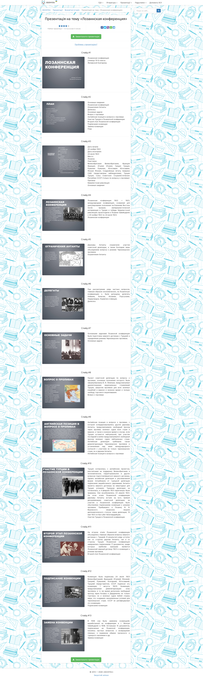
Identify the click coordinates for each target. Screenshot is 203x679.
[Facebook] (102, 27)
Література (111, 3)
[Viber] (108, 27)
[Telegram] (114, 27)
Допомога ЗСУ (156, 3)
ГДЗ (100, 3)
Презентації (125, 3)
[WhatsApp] (111, 27)
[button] (86, 36)
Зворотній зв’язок (101, 675)
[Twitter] (105, 27)
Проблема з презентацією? (86, 44)
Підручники (140, 3)
